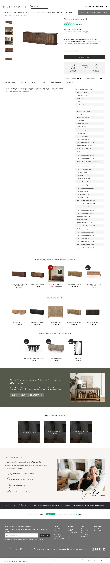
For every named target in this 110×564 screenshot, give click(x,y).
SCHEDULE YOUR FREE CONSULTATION (27, 395)
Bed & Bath (21, 12)
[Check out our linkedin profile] (104, 549)
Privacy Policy (85, 531)
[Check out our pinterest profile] (96, 549)
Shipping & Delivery (71, 529)
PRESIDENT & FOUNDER (98, 495)
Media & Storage (15, 15)
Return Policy (85, 533)
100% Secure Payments (84, 71)
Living (4, 12)
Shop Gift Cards (99, 531)
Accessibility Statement (84, 535)
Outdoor (27, 12)
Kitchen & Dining (11, 12)
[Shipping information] (80, 29)
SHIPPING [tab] (23, 82)
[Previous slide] (7, 274)
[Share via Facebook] (81, 78)
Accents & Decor (46, 12)
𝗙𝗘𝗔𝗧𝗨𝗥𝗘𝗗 (60, 12)
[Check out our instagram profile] (93, 549)
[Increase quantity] (76, 51)
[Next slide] (104, 274)
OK (101, 560)
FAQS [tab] (43, 82)
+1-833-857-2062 (78, 505)
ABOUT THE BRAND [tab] (56, 82)
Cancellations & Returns (72, 533)
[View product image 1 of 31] (9, 22)
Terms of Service (86, 529)
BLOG (105, 12)
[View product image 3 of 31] (9, 40)
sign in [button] (87, 7)
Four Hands (67, 22)
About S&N (57, 529)
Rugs (53, 12)
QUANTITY (66, 51)
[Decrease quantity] (71, 51)
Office (32, 12)
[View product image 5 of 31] (9, 58)
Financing (70, 538)
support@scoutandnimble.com (95, 505)
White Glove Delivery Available (96, 71)
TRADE (89, 12)
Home (6, 15)
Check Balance (98, 529)
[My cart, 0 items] (106, 7)
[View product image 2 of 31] (9, 31)
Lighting (38, 12)
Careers (56, 533)
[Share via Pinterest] (78, 78)
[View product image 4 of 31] (9, 49)
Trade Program (58, 535)
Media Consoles (23, 15)
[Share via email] (101, 78)
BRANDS (83, 12)
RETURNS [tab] (34, 82)
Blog (55, 531)
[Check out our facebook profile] (100, 549)
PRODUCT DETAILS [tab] (10, 82)
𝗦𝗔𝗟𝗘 (70, 12)
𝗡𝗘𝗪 (66, 12)
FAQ (69, 536)
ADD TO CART (84, 57)
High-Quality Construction (73, 71)
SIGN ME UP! (45, 535)
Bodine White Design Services (59, 537)
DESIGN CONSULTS (97, 12)
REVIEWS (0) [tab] (70, 82)
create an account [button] (96, 7)
